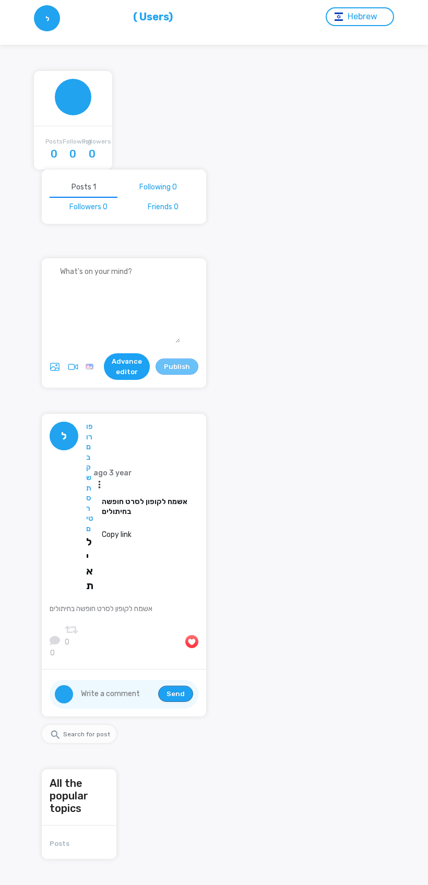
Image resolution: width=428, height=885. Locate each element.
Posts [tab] (84, 187)
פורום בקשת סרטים (89, 477)
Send (176, 694)
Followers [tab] (88, 206)
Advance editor (127, 366)
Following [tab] (158, 187)
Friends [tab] (163, 206)
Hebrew (362, 16)
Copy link (117, 534)
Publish (177, 366)
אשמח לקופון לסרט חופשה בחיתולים (144, 507)
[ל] (47, 29)
